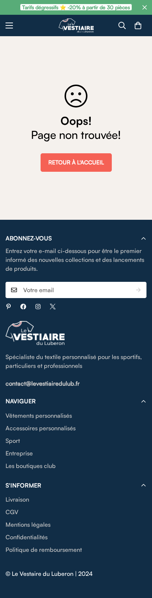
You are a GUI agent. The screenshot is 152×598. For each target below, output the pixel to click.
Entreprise (19, 453)
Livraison (17, 499)
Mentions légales (28, 524)
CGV (12, 512)
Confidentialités (27, 537)
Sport (13, 440)
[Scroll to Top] (138, 558)
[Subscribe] (138, 290)
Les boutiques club (31, 465)
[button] (137, 25)
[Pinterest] (8, 307)
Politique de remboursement (44, 549)
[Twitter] (53, 307)
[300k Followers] (23, 307)
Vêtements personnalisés (39, 415)
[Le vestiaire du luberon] (76, 25)
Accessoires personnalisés (41, 428)
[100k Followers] (38, 307)
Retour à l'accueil (76, 162)
